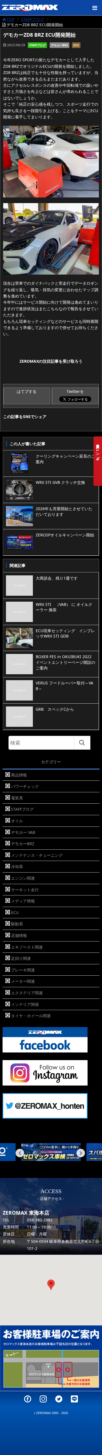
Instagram (43, 1398)
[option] (51, 1152)
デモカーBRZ (59, 45)
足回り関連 (21, 958)
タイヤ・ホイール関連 (31, 1015)
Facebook (27, 1398)
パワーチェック (25, 786)
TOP (10, 19)
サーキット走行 (25, 889)
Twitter (58, 1398)
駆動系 (17, 923)
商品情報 (19, 775)
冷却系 (17, 866)
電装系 (17, 798)
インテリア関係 (25, 1004)
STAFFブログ (32, 19)
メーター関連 (23, 981)
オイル (17, 820)
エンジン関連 (23, 878)
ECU (76, 45)
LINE (74, 1398)
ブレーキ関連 (23, 970)
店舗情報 (19, 935)
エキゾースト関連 (27, 947)
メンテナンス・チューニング (37, 855)
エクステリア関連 (27, 992)
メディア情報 (23, 901)
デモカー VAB (23, 832)
